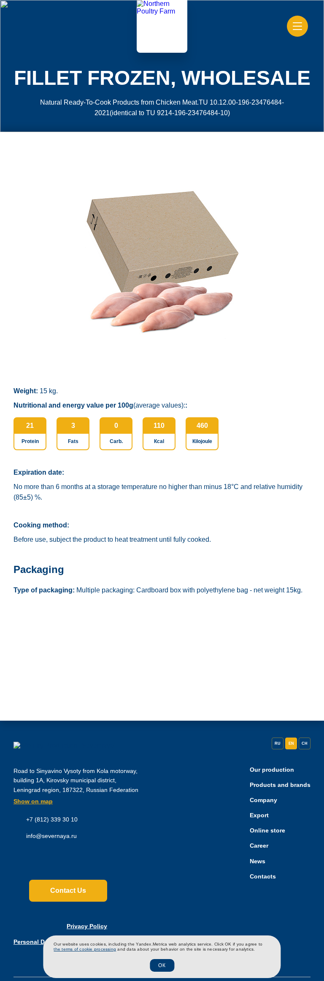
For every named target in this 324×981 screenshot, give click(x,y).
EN (291, 743)
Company (263, 800)
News (257, 861)
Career (259, 845)
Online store (267, 830)
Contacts (263, 876)
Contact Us (68, 890)
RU (278, 743)
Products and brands (280, 784)
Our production (272, 769)
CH (305, 743)
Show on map (33, 801)
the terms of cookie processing (85, 949)
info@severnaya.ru (51, 835)
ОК (162, 965)
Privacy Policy (87, 926)
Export (259, 815)
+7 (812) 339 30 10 (52, 819)
